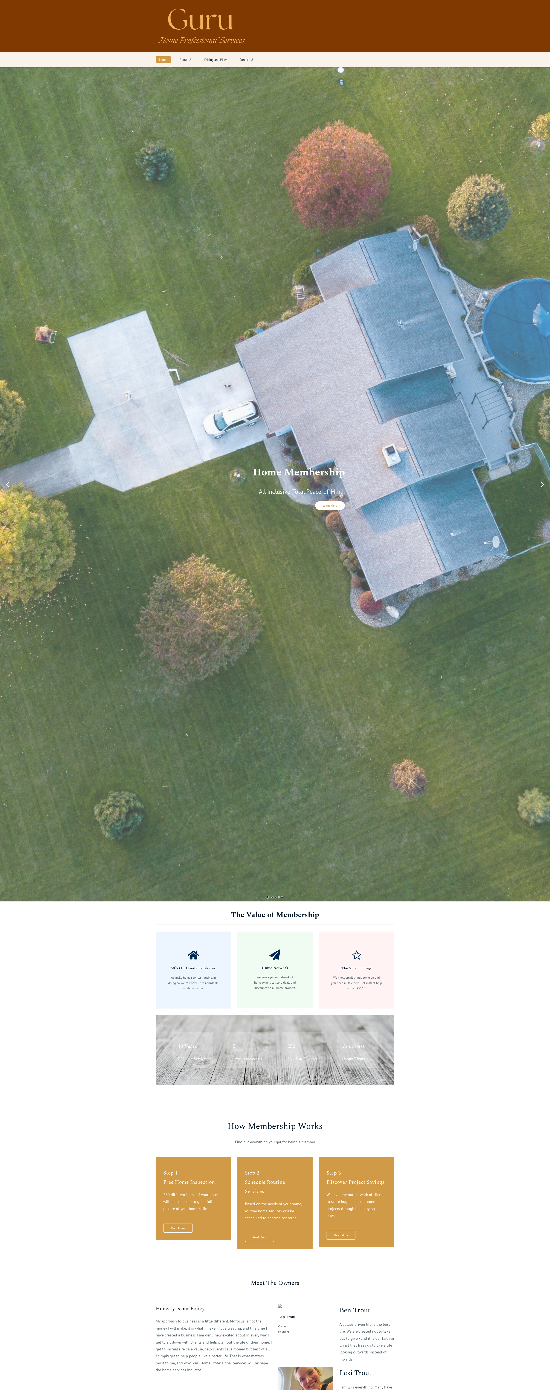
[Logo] (201, 26)
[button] (7, 484)
